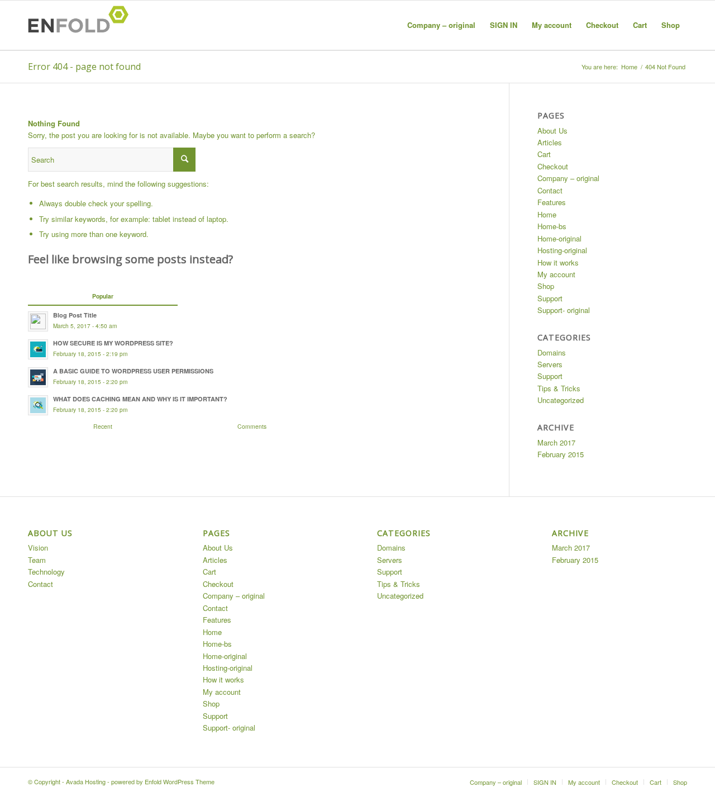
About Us (552, 130)
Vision (38, 547)
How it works (558, 262)
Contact (550, 190)
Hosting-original (562, 250)
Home (629, 67)
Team (37, 560)
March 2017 (556, 442)
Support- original (563, 310)
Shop (545, 286)
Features (551, 202)
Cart (544, 154)
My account (556, 274)
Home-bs (551, 226)
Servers (550, 364)
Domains (551, 352)
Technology (46, 571)
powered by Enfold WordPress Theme (162, 781)
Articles (549, 142)
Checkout (552, 166)
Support (550, 298)
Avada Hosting (86, 781)
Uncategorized (560, 400)
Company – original (568, 178)
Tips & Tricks (558, 388)
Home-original (559, 238)
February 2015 (560, 454)
